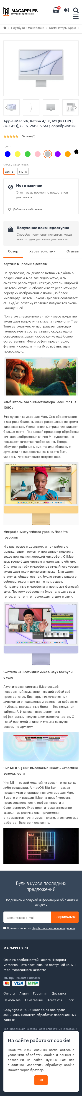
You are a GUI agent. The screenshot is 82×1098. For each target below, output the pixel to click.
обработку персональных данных (53, 927)
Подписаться (65, 917)
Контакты (54, 999)
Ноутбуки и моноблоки (27, 27)
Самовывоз (11, 999)
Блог (70, 999)
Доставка (59, 992)
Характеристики (42, 251)
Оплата (9, 992)
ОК (41, 1080)
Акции (23, 992)
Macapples (40, 1009)
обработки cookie (40, 1054)
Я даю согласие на (40, 927)
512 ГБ (23, 171)
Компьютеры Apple (62, 27)
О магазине (34, 999)
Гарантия (40, 992)
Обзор (13, 251)
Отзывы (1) (28, 136)
